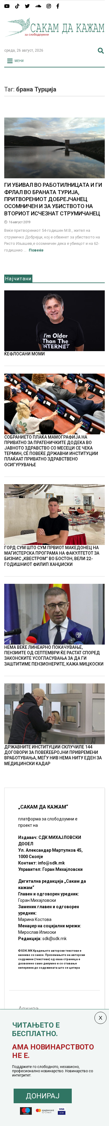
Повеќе (36, 250)
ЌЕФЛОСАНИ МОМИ (24, 353)
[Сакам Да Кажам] (54, 40)
